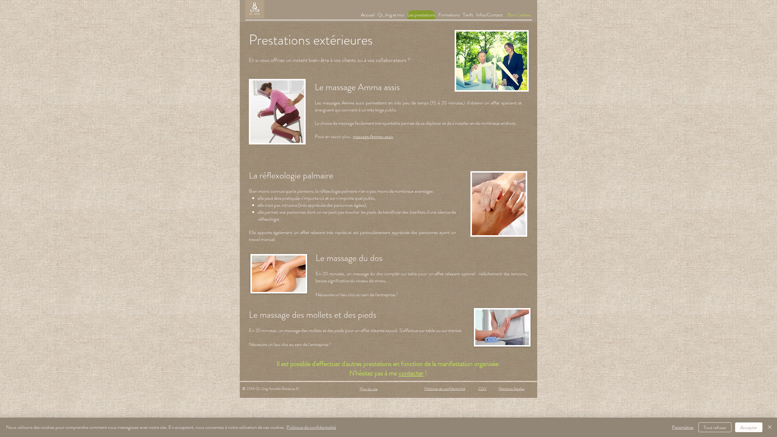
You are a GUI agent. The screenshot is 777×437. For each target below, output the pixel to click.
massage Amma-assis (373, 136)
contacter (411, 373)
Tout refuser (715, 427)
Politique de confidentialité (444, 388)
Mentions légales (511, 388)
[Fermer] (769, 427)
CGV (482, 388)
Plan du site (369, 389)
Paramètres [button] (683, 427)
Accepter (748, 427)
